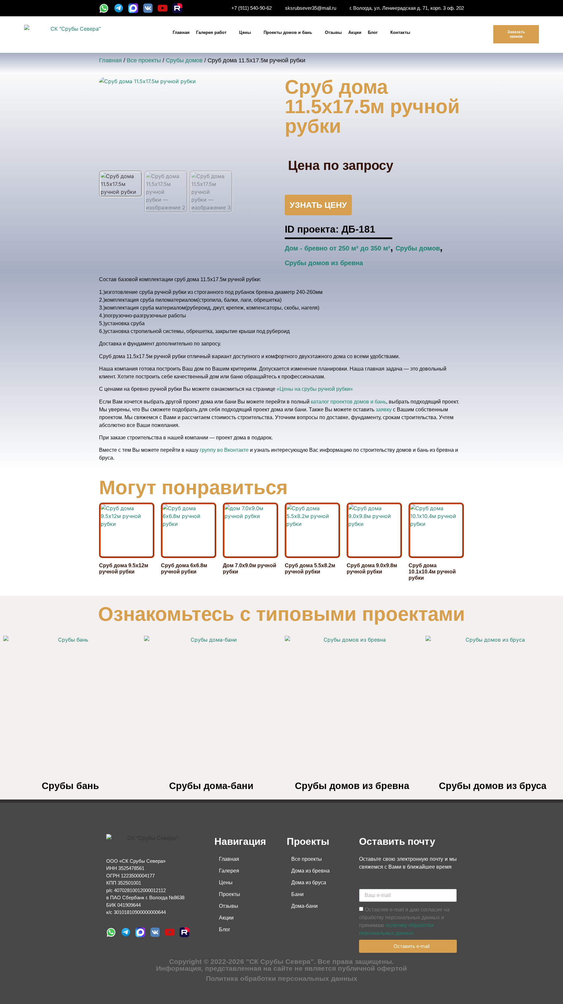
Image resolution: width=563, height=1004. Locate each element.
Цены (245, 32)
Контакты (400, 32)
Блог (373, 32)
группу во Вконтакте (224, 450)
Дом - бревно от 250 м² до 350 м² (337, 248)
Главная (181, 32)
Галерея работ (211, 32)
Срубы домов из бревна (324, 262)
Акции (354, 32)
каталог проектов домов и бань (348, 401)
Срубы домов (184, 60)
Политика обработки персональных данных (281, 978)
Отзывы (333, 32)
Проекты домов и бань (288, 32)
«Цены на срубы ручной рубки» (315, 389)
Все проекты (144, 60)
